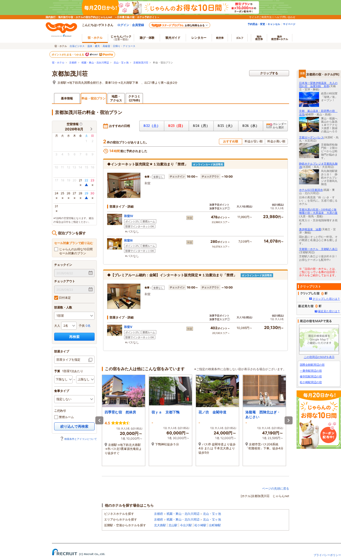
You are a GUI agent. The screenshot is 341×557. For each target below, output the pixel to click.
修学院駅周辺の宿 (311, 376)
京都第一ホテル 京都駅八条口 (318, 249)
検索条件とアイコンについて (80, 438)
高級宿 (106, 45)
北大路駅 (160, 525)
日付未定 (64, 297)
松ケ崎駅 (200, 525)
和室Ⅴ (128, 327)
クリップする (269, 73)
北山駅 (173, 525)
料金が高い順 (276, 141)
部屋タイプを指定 (68, 359)
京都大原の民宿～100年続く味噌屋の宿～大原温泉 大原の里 (318, 211)
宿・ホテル (58, 62)
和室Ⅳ (128, 216)
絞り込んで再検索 (74, 426)
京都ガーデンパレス (311, 137)
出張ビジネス (77, 45)
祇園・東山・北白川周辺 (95, 62)
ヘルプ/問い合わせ (284, 16)
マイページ (289, 23)
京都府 (73, 62)
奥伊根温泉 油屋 (310, 229)
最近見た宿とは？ (329, 311)
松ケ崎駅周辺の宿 (311, 382)
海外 (259, 37)
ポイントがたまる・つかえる (68, 54)
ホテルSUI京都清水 (311, 189)
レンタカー (198, 37)
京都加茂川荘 (140, 62)
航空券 (220, 37)
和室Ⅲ (128, 240)
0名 (88, 325)
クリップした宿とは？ (326, 298)
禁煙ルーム (66, 417)
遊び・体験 (147, 37)
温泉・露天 (93, 45)
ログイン (123, 25)
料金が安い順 (254, 141)
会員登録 (138, 25)
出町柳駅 (215, 525)
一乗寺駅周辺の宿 (311, 370)
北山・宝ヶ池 (121, 62)
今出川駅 (186, 525)
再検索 (74, 336)
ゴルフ (239, 37)
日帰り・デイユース (124, 45)
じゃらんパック (121, 37)
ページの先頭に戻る (275, 488)
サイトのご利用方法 (260, 16)
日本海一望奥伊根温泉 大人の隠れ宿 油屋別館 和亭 (318, 84)
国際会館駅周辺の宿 (312, 364)
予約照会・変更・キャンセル (264, 23)
